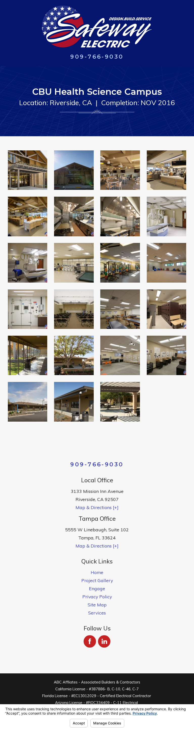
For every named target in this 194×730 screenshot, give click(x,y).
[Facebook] (90, 641)
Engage (97, 588)
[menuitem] (97, 572)
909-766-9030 (97, 56)
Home (97, 572)
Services (97, 612)
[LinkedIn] (104, 641)
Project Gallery (97, 580)
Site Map (97, 604)
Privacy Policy (97, 596)
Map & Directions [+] (97, 507)
